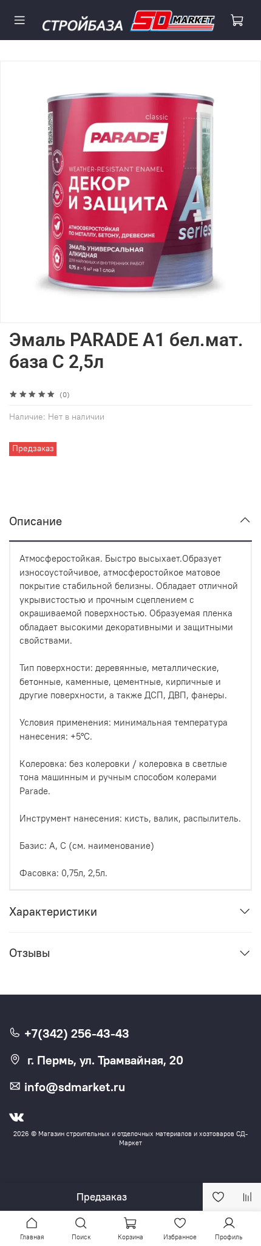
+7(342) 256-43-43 (75, 1033)
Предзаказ (101, 1196)
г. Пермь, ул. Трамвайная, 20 (105, 1060)
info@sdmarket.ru (73, 1087)
